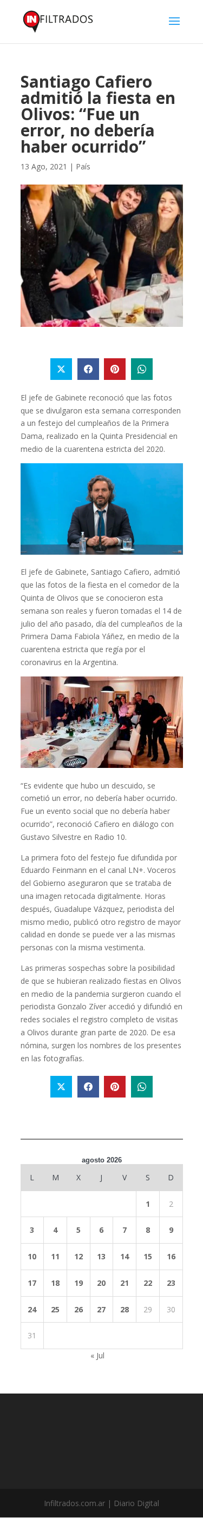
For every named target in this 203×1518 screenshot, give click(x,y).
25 (55, 1309)
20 (101, 1283)
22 (147, 1283)
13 (101, 1256)
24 (32, 1309)
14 (124, 1256)
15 (147, 1256)
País (83, 166)
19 (78, 1283)
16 (171, 1256)
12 (78, 1256)
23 (171, 1283)
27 (101, 1309)
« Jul (97, 1355)
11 (55, 1256)
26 (78, 1309)
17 (32, 1283)
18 (55, 1283)
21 (124, 1283)
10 (32, 1256)
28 (124, 1309)
